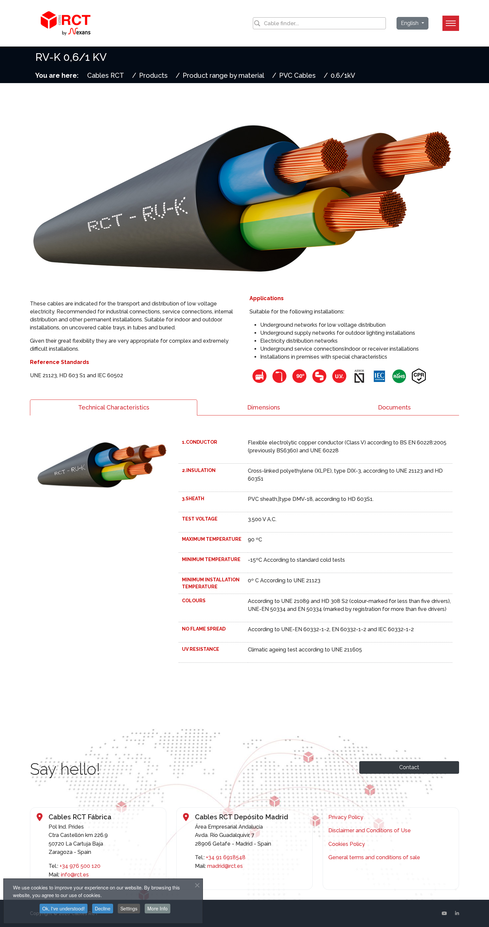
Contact (409, 767)
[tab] (113, 407)
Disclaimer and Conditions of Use (369, 830)
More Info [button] (157, 908)
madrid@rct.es (225, 866)
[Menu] (450, 23)
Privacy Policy (345, 817)
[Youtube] (444, 913)
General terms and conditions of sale (374, 857)
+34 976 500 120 (80, 866)
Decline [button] (102, 908)
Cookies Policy (346, 844)
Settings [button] (128, 908)
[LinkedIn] (457, 913)
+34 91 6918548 (225, 857)
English (410, 23)
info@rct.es (75, 874)
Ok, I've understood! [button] (63, 908)
